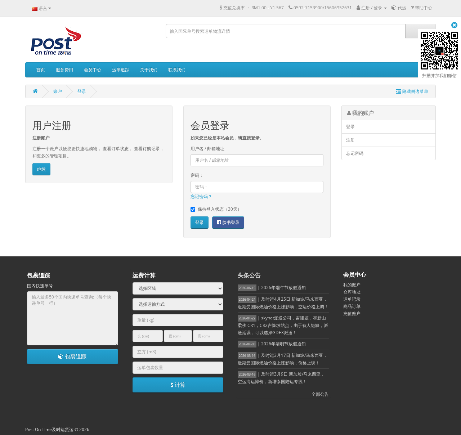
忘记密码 (354, 153)
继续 (41, 169)
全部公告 (320, 394)
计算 (179, 384)
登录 (81, 91)
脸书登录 (230, 222)
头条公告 (249, 275)
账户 (57, 91)
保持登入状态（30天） (220, 209)
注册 (350, 140)
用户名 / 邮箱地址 (207, 148)
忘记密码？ (201, 196)
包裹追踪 (74, 356)
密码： (197, 175)
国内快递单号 (40, 286)
